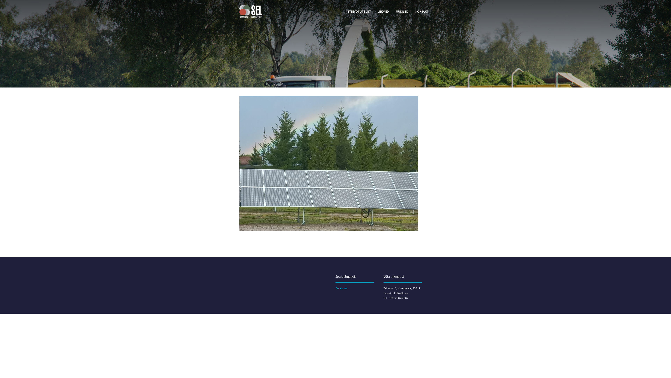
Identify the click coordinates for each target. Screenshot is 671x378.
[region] (335, 44)
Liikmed (383, 11)
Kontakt (421, 11)
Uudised (402, 11)
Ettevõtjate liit (359, 11)
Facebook (341, 288)
